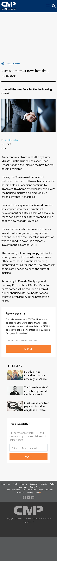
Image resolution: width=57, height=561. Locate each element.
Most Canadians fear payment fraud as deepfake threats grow (36, 406)
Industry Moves (13, 63)
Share (3, 148)
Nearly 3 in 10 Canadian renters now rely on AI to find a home (34, 375)
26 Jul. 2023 (6, 144)
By (9, 139)
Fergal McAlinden (11, 139)
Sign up (28, 348)
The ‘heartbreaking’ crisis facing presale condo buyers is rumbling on (36, 391)
